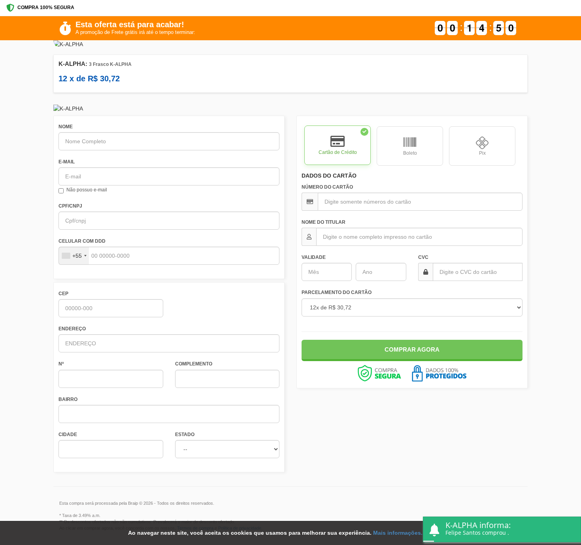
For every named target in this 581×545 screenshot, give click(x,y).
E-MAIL (66, 162)
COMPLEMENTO (193, 364)
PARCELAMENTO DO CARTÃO (337, 292)
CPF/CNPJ (70, 206)
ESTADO (184, 434)
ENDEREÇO (72, 328)
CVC (423, 257)
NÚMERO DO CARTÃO (327, 187)
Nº (61, 364)
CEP (63, 293)
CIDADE (67, 434)
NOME (65, 126)
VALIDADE (314, 257)
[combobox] (74, 255)
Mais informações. (398, 533)
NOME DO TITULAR (323, 222)
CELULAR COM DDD (82, 241)
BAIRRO (67, 399)
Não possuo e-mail (86, 190)
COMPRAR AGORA (412, 349)
